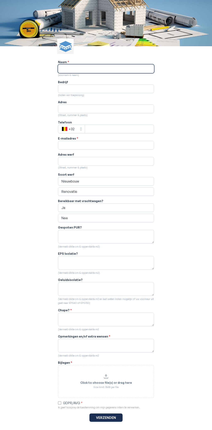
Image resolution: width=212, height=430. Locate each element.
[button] (106, 181)
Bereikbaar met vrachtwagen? (80, 201)
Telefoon (65, 122)
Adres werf (66, 154)
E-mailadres (68, 138)
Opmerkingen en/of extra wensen (84, 336)
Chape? (65, 310)
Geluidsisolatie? (70, 280)
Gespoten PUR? (70, 227)
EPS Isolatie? (68, 253)
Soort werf (66, 174)
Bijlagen (65, 362)
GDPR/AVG (73, 403)
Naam (63, 62)
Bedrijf (63, 82)
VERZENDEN (106, 418)
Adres (62, 102)
